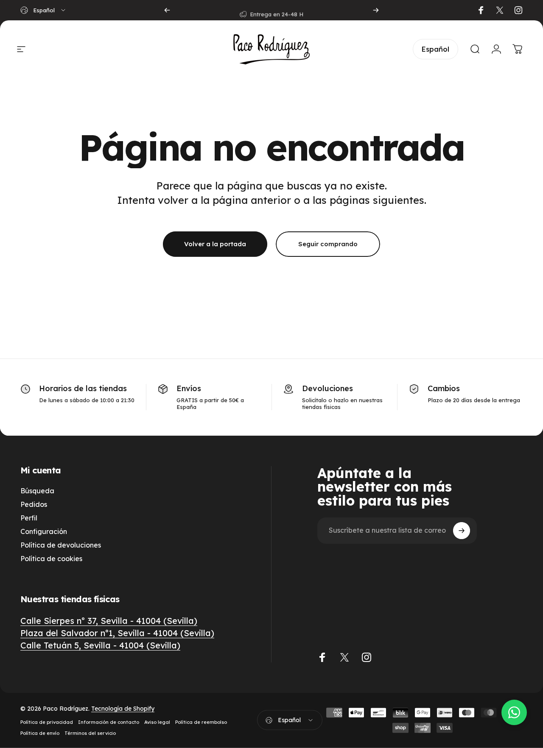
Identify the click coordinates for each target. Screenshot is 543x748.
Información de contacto (108, 722)
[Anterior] (167, 10)
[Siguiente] (376, 10)
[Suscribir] (461, 530)
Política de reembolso (201, 722)
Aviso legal (157, 722)
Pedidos (33, 504)
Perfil (28, 518)
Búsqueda (37, 491)
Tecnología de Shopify (122, 708)
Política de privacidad (46, 722)
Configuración (43, 531)
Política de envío (39, 733)
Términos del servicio (90, 733)
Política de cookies (51, 558)
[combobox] (43, 10)
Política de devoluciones (60, 545)
